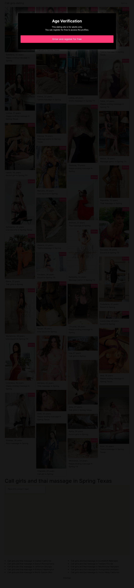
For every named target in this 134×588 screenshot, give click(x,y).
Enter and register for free (67, 39)
